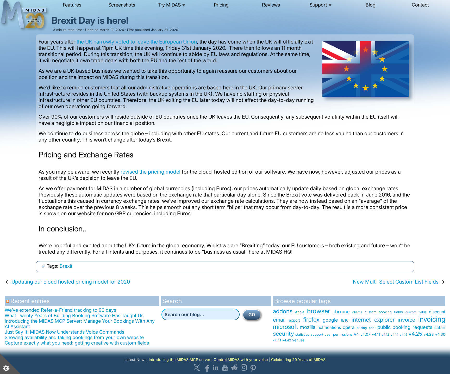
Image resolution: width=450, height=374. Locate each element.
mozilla (307, 327)
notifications (329, 327)
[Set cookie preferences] (10, 363)
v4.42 (286, 340)
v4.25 (415, 333)
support (317, 334)
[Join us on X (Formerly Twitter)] (197, 367)
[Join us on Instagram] (244, 367)
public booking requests (405, 327)
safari (439, 327)
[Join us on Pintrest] (253, 367)
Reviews (271, 5)
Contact (420, 5)
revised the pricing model (150, 172)
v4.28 (429, 334)
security (283, 333)
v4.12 (385, 334)
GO (251, 314)
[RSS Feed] (8, 303)
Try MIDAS (171, 5)
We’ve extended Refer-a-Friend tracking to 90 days (60, 310)
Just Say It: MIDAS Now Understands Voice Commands (64, 332)
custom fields (415, 312)
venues (298, 340)
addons (282, 311)
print (372, 328)
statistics (302, 334)
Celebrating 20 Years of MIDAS (298, 359)
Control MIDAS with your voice (241, 359)
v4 (356, 334)
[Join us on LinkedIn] (215, 367)
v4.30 (440, 334)
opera (349, 327)
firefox (311, 319)
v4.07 (365, 334)
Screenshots (121, 5)
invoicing (431, 319)
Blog (371, 5)
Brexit (66, 266)
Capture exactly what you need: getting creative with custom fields (77, 343)
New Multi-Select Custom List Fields (396, 282)
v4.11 (376, 334)
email (279, 319)
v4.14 (394, 334)
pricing (362, 328)
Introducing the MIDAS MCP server (179, 359)
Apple (299, 312)
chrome (341, 311)
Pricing (221, 5)
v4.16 (403, 334)
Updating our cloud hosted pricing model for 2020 (70, 282)
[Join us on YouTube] (225, 367)
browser (318, 311)
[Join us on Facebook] (206, 367)
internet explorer (373, 319)
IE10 (344, 320)
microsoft (285, 326)
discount (437, 311)
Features (72, 5)
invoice (406, 319)
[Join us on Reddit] (234, 367)
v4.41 (277, 340)
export (294, 320)
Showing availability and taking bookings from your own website (74, 337)
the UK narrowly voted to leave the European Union (137, 42)
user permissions (338, 334)
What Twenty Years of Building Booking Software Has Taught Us (74, 315)
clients (357, 312)
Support (321, 5)
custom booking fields (384, 312)
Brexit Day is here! (90, 20)
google (330, 320)
